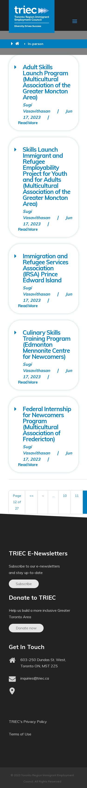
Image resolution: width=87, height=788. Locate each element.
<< (31, 496)
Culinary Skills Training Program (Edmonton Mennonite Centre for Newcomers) (46, 344)
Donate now (26, 628)
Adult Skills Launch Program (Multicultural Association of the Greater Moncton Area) (46, 82)
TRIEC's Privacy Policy (28, 721)
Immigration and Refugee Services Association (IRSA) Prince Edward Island (45, 268)
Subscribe (24, 583)
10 (65, 496)
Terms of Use (20, 734)
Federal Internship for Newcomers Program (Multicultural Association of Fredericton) (47, 424)
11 (77, 496)
